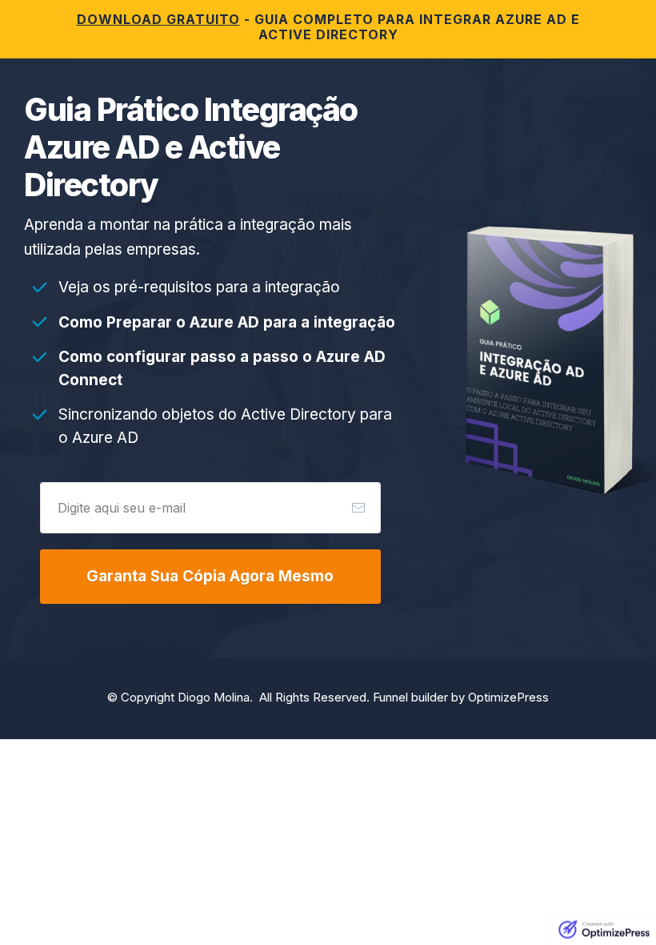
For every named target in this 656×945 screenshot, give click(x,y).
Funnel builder (410, 697)
